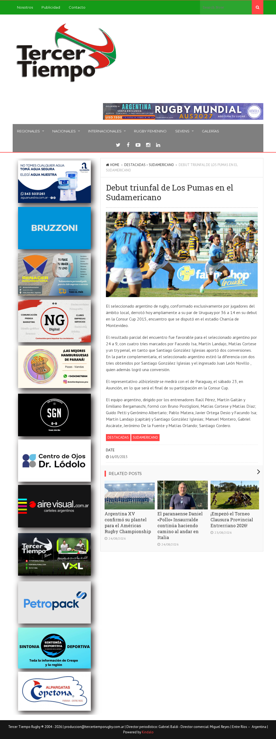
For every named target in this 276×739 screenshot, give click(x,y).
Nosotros (25, 7)
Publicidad (51, 7)
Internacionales (105, 131)
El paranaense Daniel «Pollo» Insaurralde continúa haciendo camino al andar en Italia (180, 525)
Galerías (210, 131)
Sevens (182, 131)
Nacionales (64, 131)
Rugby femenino (150, 131)
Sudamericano (161, 165)
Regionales (28, 131)
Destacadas (135, 165)
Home (114, 165)
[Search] (257, 7)
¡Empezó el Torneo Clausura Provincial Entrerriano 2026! (232, 519)
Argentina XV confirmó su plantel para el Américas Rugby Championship (128, 522)
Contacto (77, 7)
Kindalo (148, 732)
